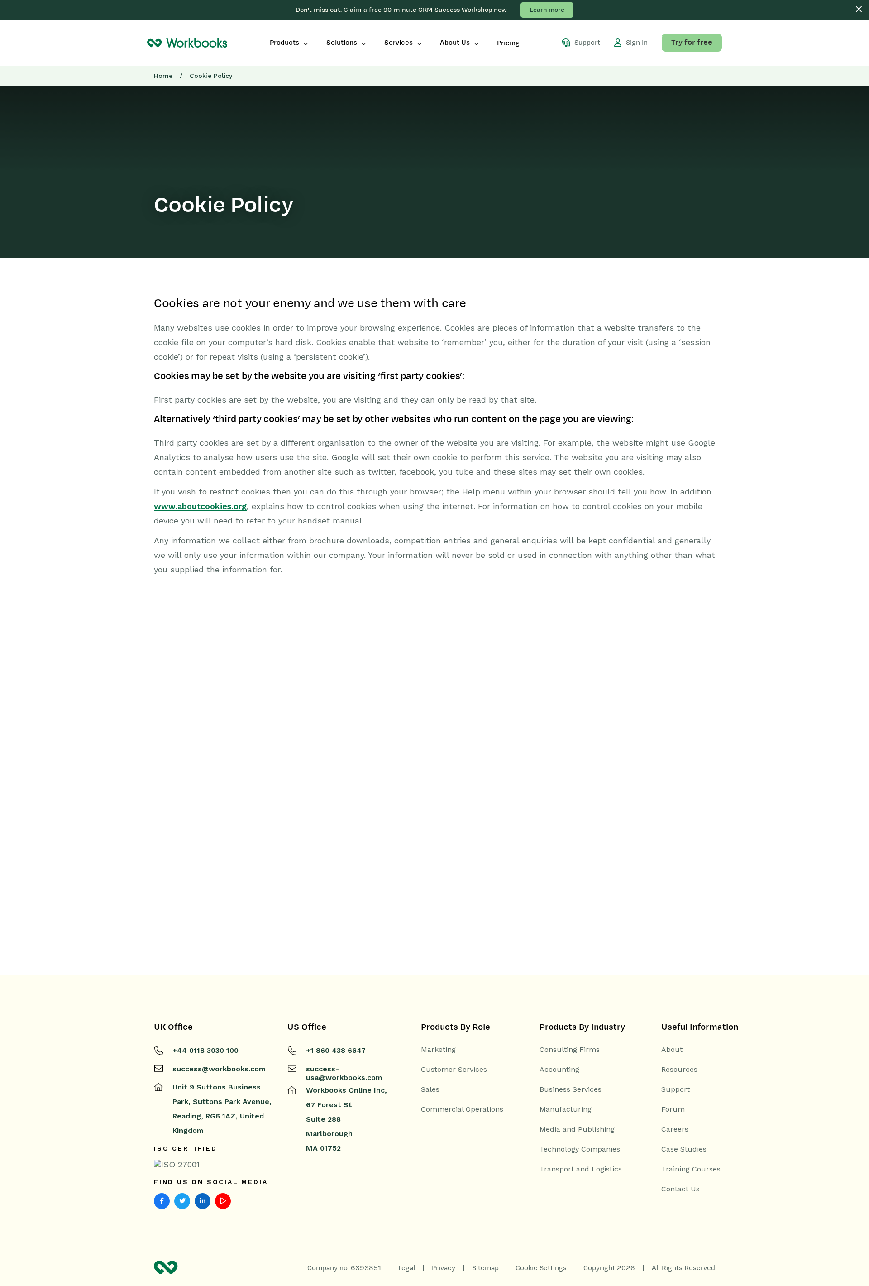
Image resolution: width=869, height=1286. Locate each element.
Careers (674, 1129)
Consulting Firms (570, 1049)
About (672, 1049)
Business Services (571, 1089)
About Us (455, 42)
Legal (406, 1268)
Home (163, 75)
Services (398, 42)
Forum (673, 1109)
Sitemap (485, 1268)
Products (284, 42)
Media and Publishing (577, 1129)
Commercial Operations (462, 1109)
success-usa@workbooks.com (344, 1073)
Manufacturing (566, 1109)
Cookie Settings (541, 1268)
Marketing (438, 1049)
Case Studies (684, 1149)
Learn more (547, 9)
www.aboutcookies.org (200, 506)
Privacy (443, 1268)
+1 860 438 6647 (336, 1050)
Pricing (508, 43)
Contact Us (680, 1189)
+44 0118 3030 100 (205, 1050)
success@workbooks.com (218, 1069)
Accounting (559, 1069)
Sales (430, 1089)
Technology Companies (580, 1149)
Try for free (691, 42)
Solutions (341, 42)
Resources (679, 1069)
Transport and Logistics (581, 1169)
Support (675, 1089)
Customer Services (454, 1069)
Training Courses (691, 1169)
